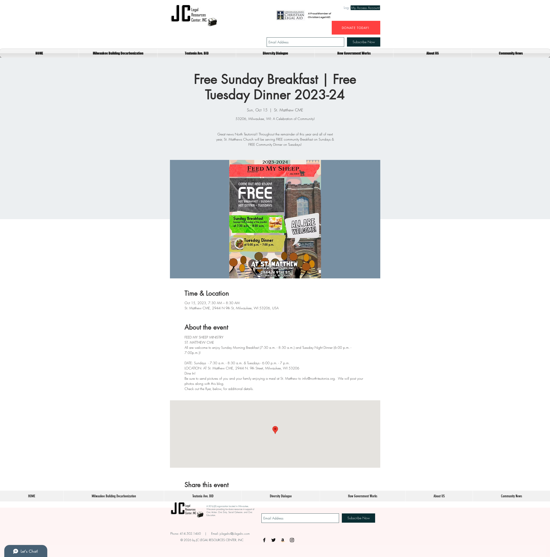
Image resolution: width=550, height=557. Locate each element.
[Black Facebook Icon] (264, 540)
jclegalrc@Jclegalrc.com (235, 533)
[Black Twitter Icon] (273, 540)
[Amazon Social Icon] (283, 540)
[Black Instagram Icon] (292, 540)
